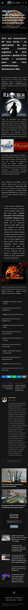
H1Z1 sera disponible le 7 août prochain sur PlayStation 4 (7, 387)
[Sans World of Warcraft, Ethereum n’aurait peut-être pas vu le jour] (14, 496)
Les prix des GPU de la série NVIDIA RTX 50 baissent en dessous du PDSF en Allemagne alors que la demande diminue (19, 558)
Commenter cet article (14, 461)
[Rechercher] (25, 2)
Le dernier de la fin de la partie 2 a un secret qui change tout (19, 568)
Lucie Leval (7, 26)
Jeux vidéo (10, 11)
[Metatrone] (14, 2)
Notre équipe (18, 597)
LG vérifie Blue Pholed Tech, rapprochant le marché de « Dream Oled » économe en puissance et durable (18, 578)
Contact (19, 600)
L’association (9, 597)
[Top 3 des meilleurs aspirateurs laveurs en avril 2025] (14, 475)
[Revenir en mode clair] (23, 2)
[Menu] (3, 2)
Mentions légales (11, 600)
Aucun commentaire (21, 27)
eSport (4, 11)
